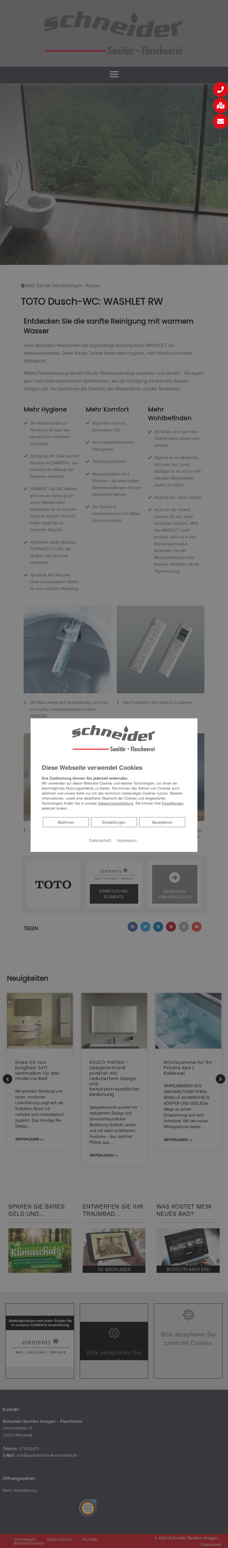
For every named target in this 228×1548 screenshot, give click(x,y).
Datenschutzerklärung (115, 803)
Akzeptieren (162, 822)
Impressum (127, 840)
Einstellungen (114, 822)
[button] (220, 89)
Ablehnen (65, 822)
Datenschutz (100, 840)
